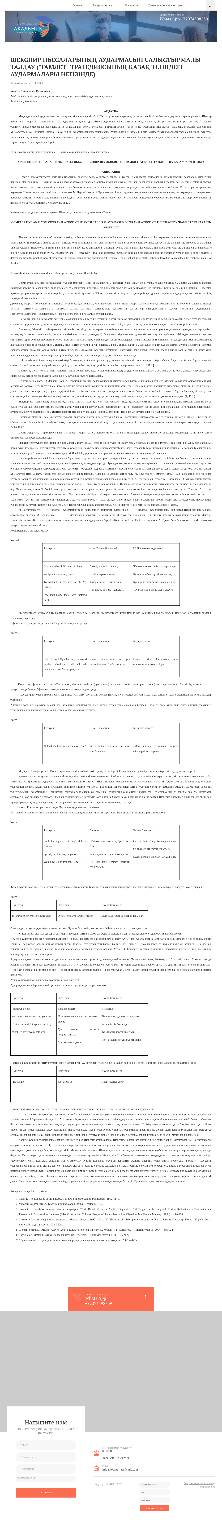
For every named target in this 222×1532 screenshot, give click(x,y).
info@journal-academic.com (120, 1469)
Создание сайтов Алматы (198, 1483)
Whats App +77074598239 (184, 19)
